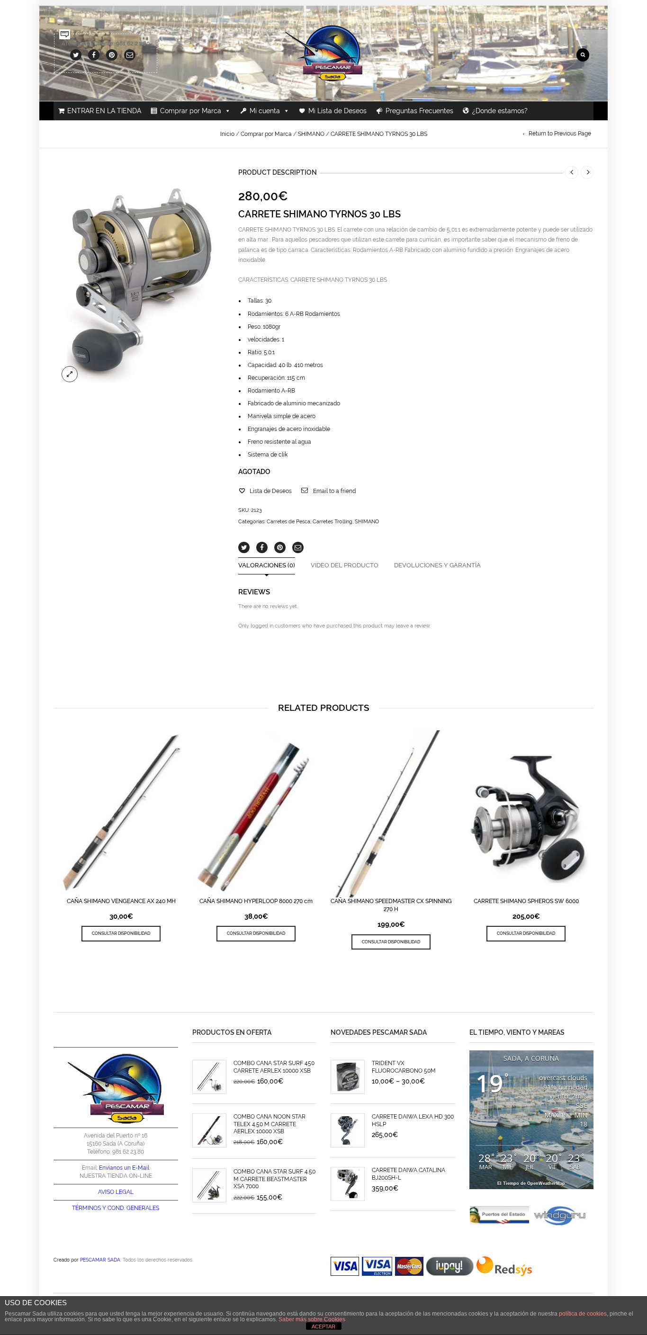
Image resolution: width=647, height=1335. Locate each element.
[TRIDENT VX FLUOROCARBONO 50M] (348, 1077)
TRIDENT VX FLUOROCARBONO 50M (404, 1067)
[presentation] (50, 817)
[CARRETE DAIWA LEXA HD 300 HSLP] (348, 1130)
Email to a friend (334, 491)
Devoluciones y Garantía (437, 566)
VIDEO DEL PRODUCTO (344, 566)
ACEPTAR (323, 1326)
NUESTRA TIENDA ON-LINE (116, 1176)
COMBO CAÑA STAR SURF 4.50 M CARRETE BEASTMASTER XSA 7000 (274, 1179)
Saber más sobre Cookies (312, 1319)
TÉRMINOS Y (89, 1208)
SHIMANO (311, 134)
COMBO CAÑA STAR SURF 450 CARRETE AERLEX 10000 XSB (274, 1067)
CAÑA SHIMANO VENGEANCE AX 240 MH (121, 901)
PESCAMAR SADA (100, 1260)
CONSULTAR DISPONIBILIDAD (121, 933)
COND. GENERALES (133, 1208)
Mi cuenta (265, 111)
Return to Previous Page (560, 133)
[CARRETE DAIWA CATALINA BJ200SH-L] (348, 1184)
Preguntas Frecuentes (419, 111)
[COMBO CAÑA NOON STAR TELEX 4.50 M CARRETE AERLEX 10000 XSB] (209, 1130)
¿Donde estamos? (500, 111)
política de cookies (583, 1313)
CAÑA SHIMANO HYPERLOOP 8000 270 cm (256, 901)
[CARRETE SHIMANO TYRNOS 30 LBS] (139, 276)
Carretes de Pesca (288, 522)
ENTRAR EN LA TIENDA (104, 111)
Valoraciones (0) (266, 566)
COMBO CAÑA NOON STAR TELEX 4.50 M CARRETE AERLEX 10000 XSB (270, 1124)
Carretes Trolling (332, 522)
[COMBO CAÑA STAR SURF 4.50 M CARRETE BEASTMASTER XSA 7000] (209, 1185)
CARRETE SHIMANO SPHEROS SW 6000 (526, 901)
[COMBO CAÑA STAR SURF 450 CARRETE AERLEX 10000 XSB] (209, 1077)
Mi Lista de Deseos (337, 111)
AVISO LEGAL (116, 1192)
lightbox (70, 374)
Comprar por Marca (190, 111)
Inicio (227, 134)
